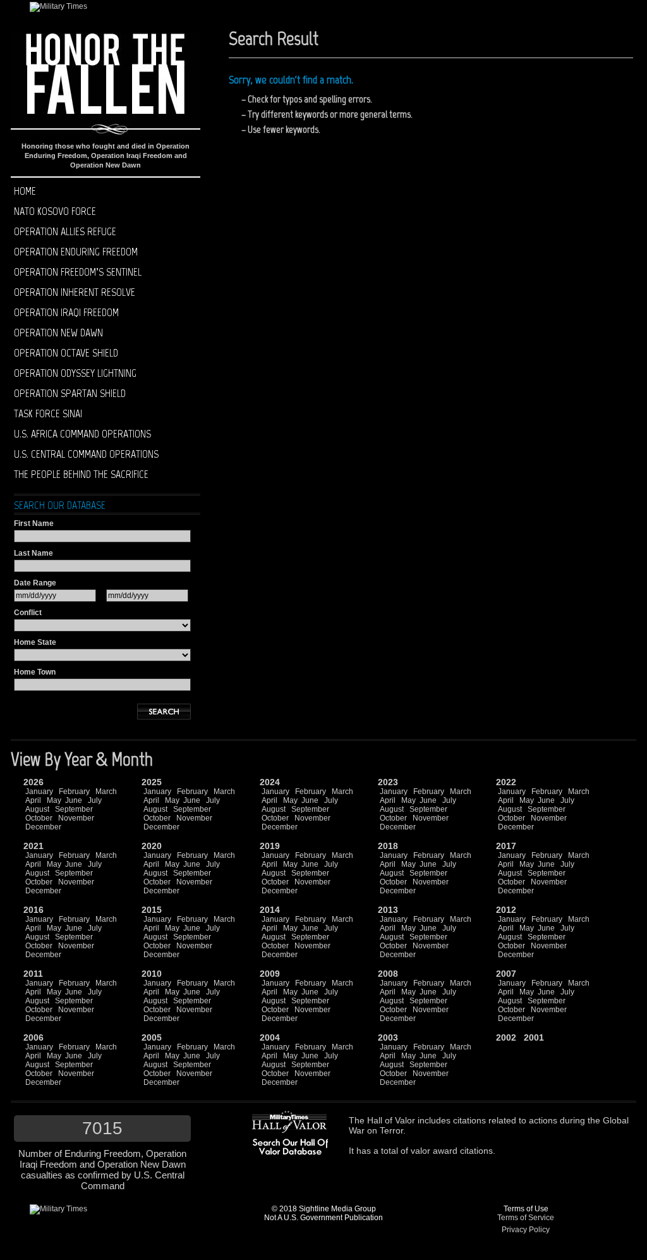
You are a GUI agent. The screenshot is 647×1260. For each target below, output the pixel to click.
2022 (506, 782)
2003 (388, 1037)
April (33, 800)
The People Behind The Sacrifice (81, 474)
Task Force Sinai (48, 413)
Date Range (35, 582)
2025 (152, 782)
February (74, 791)
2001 (534, 1037)
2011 (33, 974)
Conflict (28, 612)
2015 (152, 910)
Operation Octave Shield (66, 353)
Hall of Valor (391, 1120)
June (73, 800)
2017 (506, 846)
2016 (33, 910)
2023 (388, 782)
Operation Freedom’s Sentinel (78, 272)
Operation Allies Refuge (65, 231)
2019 (270, 846)
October (38, 818)
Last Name (33, 553)
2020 (152, 846)
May (54, 800)
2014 (270, 910)
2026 (33, 782)
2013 (388, 910)
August (37, 809)
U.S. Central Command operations (86, 454)
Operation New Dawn (58, 332)
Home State (35, 642)
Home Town (35, 672)
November (76, 818)
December (43, 827)
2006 (33, 1037)
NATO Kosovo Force (55, 211)
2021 (33, 846)
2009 (270, 974)
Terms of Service (525, 1217)
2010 (152, 974)
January (39, 791)
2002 (506, 1037)
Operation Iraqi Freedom (66, 312)
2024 (270, 782)
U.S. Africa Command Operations (82, 434)
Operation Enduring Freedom (76, 252)
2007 (506, 974)
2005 (152, 1037)
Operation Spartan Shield (70, 393)
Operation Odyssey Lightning (75, 373)
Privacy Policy (526, 1229)
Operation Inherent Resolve (74, 292)
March (106, 791)
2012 (506, 910)
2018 (388, 846)
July (95, 800)
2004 (270, 1037)
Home (25, 191)
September (74, 809)
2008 (388, 974)
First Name (34, 523)
